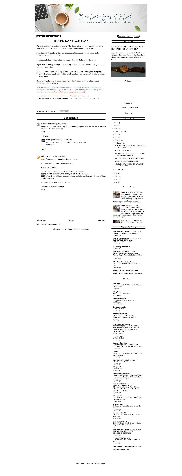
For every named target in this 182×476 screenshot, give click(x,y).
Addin (115, 352)
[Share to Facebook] (66, 111)
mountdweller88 (119, 413)
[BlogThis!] (62, 111)
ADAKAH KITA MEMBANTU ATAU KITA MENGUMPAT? (129, 165)
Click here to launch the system (52, 187)
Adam (48, 140)
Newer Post (41, 220)
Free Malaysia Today (121, 449)
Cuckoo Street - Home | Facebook (125, 270)
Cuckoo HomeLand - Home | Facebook (127, 273)
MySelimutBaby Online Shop (123, 262)
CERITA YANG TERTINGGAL (131, 192)
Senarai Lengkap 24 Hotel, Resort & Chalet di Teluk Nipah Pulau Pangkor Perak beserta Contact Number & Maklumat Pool (126, 328)
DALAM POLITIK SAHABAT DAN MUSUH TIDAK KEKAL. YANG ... (130, 146)
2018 (116, 176)
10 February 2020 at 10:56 (62, 140)
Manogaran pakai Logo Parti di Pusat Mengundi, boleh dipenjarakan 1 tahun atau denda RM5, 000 (126, 389)
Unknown (44, 156)
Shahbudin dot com (120, 314)
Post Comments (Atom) (55, 224)
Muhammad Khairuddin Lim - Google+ (127, 447)
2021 (116, 126)
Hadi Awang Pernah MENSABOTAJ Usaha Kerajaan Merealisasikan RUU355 (127, 345)
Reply (43, 131)
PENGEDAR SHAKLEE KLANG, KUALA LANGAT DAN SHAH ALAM (127, 239)
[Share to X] (64, 111)
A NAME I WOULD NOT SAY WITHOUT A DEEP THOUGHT (132, 221)
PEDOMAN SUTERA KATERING (124, 251)
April (117, 137)
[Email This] (61, 111)
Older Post (101, 220)
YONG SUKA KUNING (121, 438)
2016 (116, 182)
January (119, 169)
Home (71, 220)
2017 (115, 179)
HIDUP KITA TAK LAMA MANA (126, 161)
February (119, 143)
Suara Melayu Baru (120, 343)
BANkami (116, 283)
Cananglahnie (118, 404)
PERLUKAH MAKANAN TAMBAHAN (125, 233)
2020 (116, 129)
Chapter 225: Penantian (121, 293)
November (120, 131)
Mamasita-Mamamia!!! (121, 373)
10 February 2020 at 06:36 (57, 124)
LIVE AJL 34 (117, 368)
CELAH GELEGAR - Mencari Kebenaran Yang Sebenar (123, 384)
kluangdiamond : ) (119, 307)
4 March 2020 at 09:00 (57, 156)
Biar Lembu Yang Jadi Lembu (124, 360)
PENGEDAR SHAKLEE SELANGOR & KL (127, 232)
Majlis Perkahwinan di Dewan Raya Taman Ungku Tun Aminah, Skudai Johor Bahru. (127, 255)
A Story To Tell (118, 338)
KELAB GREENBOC (120, 421)
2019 (116, 173)
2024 (116, 123)
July (117, 134)
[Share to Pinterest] (68, 111)
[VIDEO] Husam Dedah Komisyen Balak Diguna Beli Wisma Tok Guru (127, 424)
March (118, 140)
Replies (46, 136)
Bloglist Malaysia (119, 298)
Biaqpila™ (117, 367)
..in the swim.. (118, 336)
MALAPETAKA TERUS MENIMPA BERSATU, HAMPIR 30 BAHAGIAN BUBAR (125, 317)
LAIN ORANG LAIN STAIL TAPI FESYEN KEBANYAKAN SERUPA (130, 154)
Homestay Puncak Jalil (121, 247)
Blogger (102, 463)
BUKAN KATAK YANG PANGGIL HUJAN (129, 158)
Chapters (116, 292)
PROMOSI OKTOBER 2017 (122, 242)
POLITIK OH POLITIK (123, 150)
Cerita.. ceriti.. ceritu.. (121, 324)
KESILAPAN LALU (119, 309)
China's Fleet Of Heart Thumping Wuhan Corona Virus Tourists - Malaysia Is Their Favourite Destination (127, 377)
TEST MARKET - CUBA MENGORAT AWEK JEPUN (131, 206)
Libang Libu (117, 396)
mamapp (44, 124)
